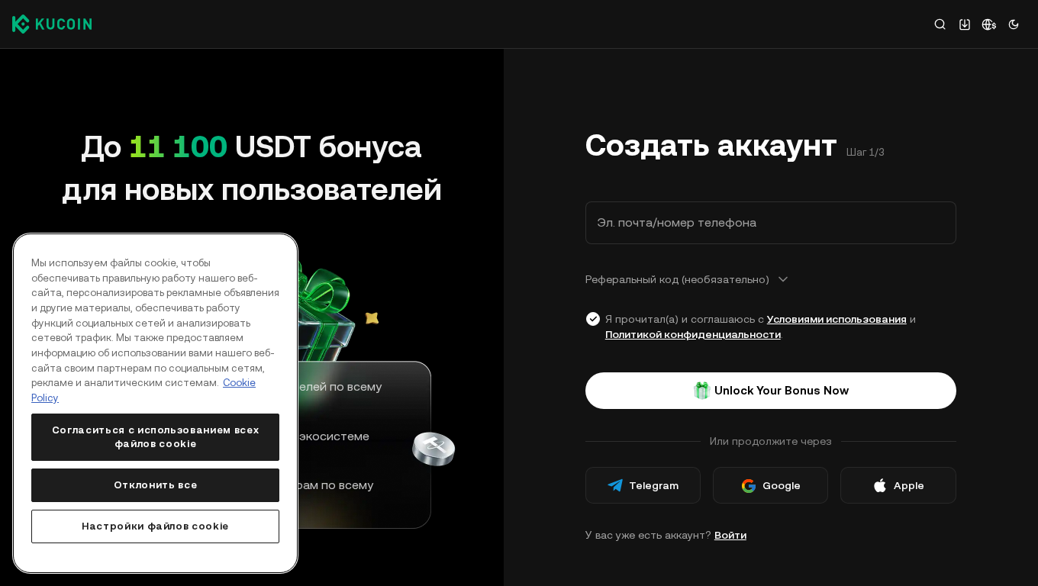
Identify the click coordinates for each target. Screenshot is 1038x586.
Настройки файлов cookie (155, 526)
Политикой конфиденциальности (693, 334)
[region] (155, 403)
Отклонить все (156, 485)
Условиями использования (837, 319)
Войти (730, 535)
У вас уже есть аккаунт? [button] (665, 535)
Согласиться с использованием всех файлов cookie (156, 436)
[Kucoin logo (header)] (52, 23)
